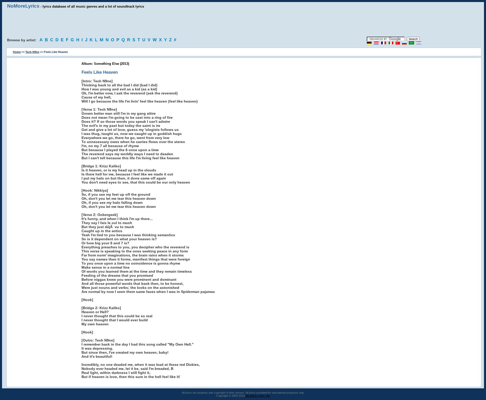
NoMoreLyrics (23, 6)
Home (17, 51)
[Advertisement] (243, 22)
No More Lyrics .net (258, 395)
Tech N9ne (32, 51)
